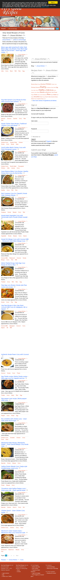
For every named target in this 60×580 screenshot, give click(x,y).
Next (17, 555)
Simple (32, 96)
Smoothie (36, 97)
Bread (12, 144)
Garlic (34, 90)
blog (3, 574)
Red (2, 120)
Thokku (3, 395)
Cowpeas (3, 212)
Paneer (55, 92)
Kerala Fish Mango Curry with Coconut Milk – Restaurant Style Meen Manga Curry (14, 240)
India (2, 71)
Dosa (52, 87)
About (18, 570)
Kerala (2, 144)
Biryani (36, 84)
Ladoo (55, 90)
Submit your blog (36, 567)
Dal (24, 507)
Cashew (15, 118)
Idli (7, 327)
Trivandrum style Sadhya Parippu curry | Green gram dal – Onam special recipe (13, 489)
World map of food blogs (52, 568)
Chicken (21, 142)
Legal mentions (5, 573)
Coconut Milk (4, 258)
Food (2, 439)
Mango (3, 260)
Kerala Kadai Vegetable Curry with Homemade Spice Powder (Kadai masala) (14, 216)
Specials (3, 463)
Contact (19, 571)
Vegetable (3, 236)
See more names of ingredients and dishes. (45, 100)
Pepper (3, 415)
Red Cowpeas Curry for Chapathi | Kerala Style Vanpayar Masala (14, 194)
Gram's (14, 507)
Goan (7, 439)
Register (48, 141)
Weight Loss (43, 98)
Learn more (45, 6)
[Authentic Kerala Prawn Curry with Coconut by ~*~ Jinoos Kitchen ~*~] (7, 362)
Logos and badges (36, 573)
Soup (44, 96)
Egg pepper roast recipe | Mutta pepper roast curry (13, 399)
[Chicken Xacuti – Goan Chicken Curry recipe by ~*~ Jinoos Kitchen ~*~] (7, 518)
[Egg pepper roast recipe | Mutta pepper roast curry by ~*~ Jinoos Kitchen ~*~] (7, 406)
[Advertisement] (15, 86)
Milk (16, 260)
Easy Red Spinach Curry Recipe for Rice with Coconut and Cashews (13, 101)
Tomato (35, 98)
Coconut (9, 118)
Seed (57, 94)
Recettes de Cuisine (51, 573)
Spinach (3, 118)
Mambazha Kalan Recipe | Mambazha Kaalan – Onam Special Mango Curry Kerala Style (14, 444)
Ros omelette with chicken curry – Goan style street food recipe (14, 420)
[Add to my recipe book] (7, 52)
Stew (17, 144)
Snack (41, 96)
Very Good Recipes (5, 565)
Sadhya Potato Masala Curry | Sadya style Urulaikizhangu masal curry (14, 467)
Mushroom (11, 549)
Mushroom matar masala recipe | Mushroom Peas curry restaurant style (13, 532)
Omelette (12, 437)
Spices (25, 236)
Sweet (32, 98)
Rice (19, 71)
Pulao (39, 94)
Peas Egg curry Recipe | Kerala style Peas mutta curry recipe (14, 286)
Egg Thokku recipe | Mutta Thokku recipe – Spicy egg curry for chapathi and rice (14, 377)
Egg (23, 71)
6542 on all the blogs (19, 40)
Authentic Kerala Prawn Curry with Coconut (15, 354)
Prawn (18, 373)
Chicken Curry (4, 142)
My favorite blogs (13, 28)
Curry (6, 71)
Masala (14, 212)
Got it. (53, 2)
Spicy (12, 395)
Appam (3, 327)
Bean (11, 71)
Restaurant (12, 258)
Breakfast (43, 84)
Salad (54, 94)
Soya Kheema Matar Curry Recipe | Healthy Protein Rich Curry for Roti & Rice (14, 172)
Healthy (3, 190)
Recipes (3, 29)
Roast (12, 415)
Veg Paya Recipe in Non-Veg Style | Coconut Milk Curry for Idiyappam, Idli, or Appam (14, 307)
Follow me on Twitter (7, 576)
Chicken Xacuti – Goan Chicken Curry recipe (13, 511)
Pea (12, 302)
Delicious (49, 87)
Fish (12, 260)
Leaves (13, 168)
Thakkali (3, 282)
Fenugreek (21, 166)
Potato (2, 485)
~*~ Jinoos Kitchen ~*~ (22, 54)
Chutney (33, 87)
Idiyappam (12, 326)
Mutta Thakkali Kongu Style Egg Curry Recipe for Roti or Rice (13, 264)
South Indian (13, 166)
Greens (9, 507)
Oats (53, 92)
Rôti (16, 71)
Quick (41, 94)
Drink (55, 87)
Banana (33, 84)
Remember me (36, 136)
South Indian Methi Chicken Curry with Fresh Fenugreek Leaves (13, 148)
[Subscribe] (15, 54)
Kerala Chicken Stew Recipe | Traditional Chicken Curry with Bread (13, 125)
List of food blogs (51, 567)
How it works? (35, 568)
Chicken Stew (13, 142)
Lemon (35, 92)
